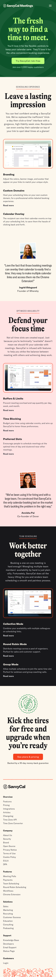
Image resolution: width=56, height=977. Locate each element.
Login (5, 963)
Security (7, 839)
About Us (7, 835)
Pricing (6, 805)
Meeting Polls (9, 876)
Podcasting (8, 928)
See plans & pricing (28, 757)
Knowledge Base (11, 940)
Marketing (8, 910)
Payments (8, 880)
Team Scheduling (11, 883)
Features (7, 801)
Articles (6, 812)
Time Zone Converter (13, 823)
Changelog (8, 816)
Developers (8, 943)
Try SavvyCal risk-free (28, 61)
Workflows (8, 891)
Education (8, 921)
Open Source (9, 846)
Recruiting (8, 913)
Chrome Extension (11, 894)
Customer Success (12, 917)
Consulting (8, 924)
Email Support (9, 947)
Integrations (9, 808)
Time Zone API (10, 819)
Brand (6, 842)
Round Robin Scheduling (14, 887)
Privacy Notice (10, 849)
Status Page (9, 951)
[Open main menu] (50, 5)
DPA (5, 864)
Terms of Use (9, 853)
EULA (6, 860)
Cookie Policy (9, 857)
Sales (5, 906)
